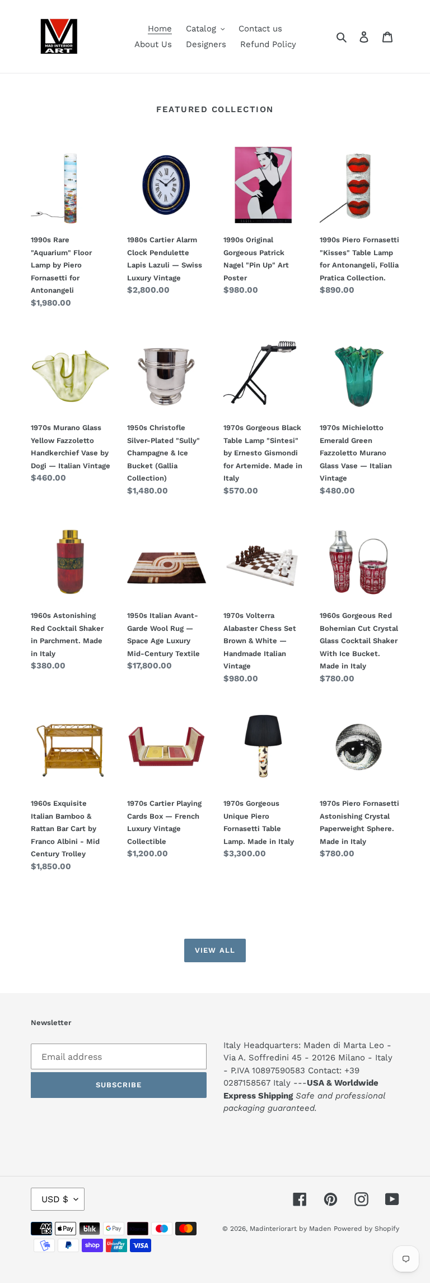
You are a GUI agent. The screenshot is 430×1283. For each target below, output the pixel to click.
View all (215, 950)
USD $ (54, 1199)
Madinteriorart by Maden (290, 1229)
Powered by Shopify (366, 1229)
